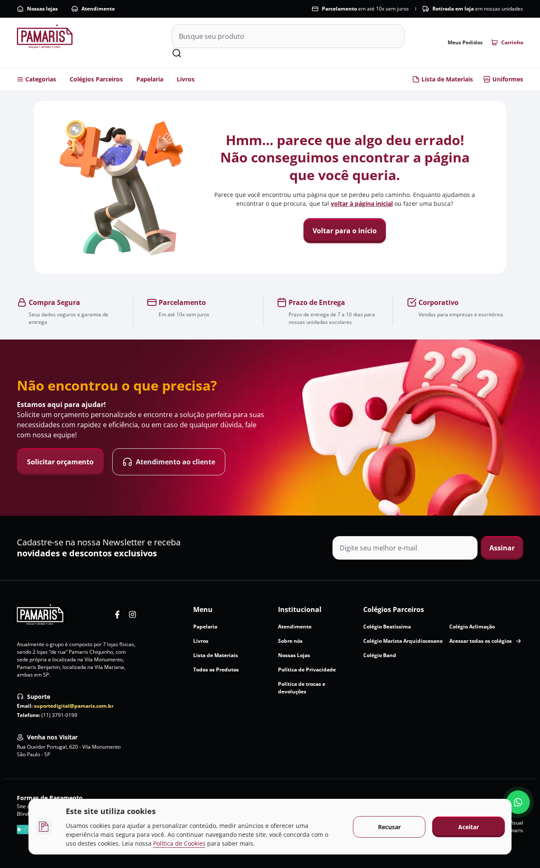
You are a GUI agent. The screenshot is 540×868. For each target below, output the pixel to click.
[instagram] (132, 614)
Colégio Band (379, 655)
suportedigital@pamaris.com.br (73, 705)
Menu (203, 609)
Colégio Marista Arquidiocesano (403, 640)
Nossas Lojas (294, 655)
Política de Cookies (179, 843)
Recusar (389, 827)
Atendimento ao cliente (175, 461)
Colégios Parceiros (96, 79)
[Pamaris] (40, 614)
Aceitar (468, 827)
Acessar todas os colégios (480, 640)
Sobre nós (290, 640)
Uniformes (507, 79)
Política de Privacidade (307, 669)
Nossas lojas (42, 8)
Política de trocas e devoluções (301, 687)
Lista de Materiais (447, 79)
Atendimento (98, 8)
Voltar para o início (345, 230)
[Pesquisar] (177, 53)
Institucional (299, 609)
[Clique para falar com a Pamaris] (518, 802)
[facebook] (117, 614)
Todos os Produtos (216, 669)
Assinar (502, 548)
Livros (185, 79)
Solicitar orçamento (60, 461)
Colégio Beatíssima (387, 626)
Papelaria (149, 79)
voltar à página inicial (362, 203)
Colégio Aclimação (472, 626)
